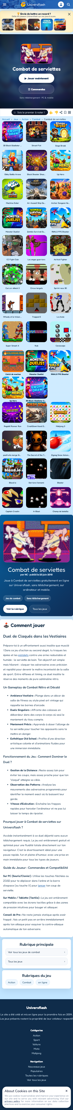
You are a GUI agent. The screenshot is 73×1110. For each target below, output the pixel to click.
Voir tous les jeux (36, 1079)
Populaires (37, 1070)
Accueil (6, 119)
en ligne (42, 982)
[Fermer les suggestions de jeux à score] (69, 14)
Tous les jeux (40, 608)
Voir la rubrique (15, 608)
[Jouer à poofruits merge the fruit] (34, 24)
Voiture (36, 1044)
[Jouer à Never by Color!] (21, 24)
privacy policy (12, 1101)
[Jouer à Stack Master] (47, 24)
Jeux (15, 119)
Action (25, 119)
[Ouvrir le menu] (4, 4)
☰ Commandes (36, 89)
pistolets (23, 655)
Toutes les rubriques (36, 1075)
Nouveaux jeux (36, 1066)
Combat (36, 119)
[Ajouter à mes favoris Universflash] (65, 112)
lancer (42, 885)
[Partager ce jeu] (61, 112)
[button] (30, 112)
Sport (36, 1039)
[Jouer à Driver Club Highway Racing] (60, 24)
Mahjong (36, 1053)
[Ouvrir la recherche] (68, 4)
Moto (37, 1048)
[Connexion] (61, 4)
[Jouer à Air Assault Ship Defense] (8, 24)
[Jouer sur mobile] (69, 112)
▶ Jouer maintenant (37, 78)
